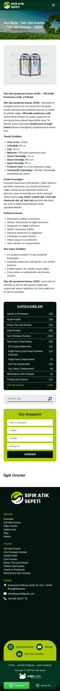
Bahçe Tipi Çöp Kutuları (16, 562)
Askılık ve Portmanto (14, 569)
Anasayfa (8, 519)
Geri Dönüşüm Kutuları (15, 552)
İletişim (7, 536)
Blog (6, 533)
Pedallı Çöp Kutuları (14, 566)
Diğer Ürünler (11, 526)
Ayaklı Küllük (10, 555)
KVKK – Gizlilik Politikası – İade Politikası (30, 665)
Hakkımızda (10, 529)
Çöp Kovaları (10, 559)
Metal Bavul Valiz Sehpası (17, 573)
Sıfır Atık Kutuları (12, 522)
